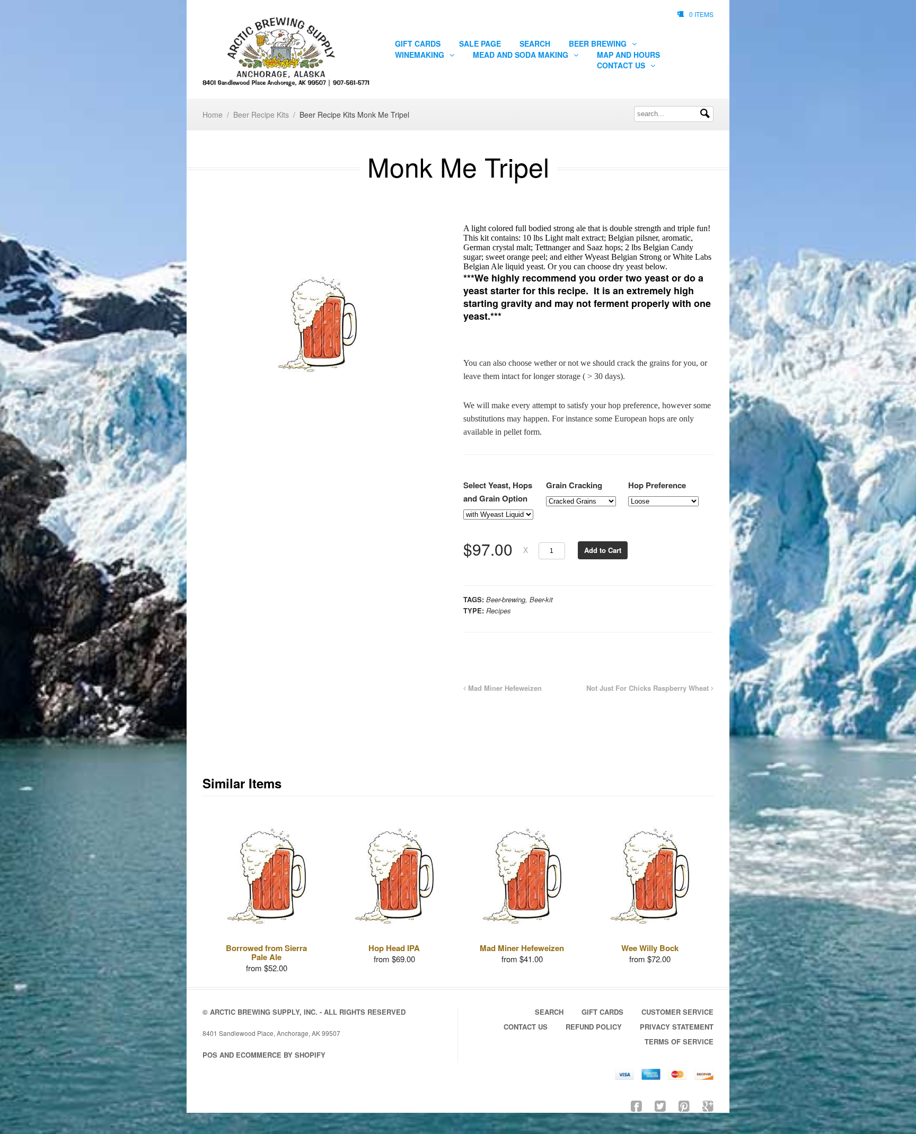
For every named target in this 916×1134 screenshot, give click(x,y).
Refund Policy (594, 1027)
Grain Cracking (574, 485)
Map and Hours (628, 54)
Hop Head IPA (394, 948)
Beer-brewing (505, 599)
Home (212, 114)
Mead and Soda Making (521, 54)
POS (209, 1055)
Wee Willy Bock (650, 948)
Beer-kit (541, 599)
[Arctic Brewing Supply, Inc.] (286, 52)
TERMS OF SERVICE (679, 1041)
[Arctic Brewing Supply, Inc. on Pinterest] (684, 1105)
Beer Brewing (599, 43)
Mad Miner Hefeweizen (504, 688)
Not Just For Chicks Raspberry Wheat (648, 688)
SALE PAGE (480, 43)
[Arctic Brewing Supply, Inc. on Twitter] (660, 1105)
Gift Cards (418, 43)
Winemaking (420, 54)
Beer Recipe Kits (261, 114)
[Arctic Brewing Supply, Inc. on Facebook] (636, 1105)
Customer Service (677, 1012)
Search (534, 43)
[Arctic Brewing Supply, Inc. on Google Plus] (708, 1105)
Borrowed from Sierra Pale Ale (266, 952)
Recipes (498, 610)
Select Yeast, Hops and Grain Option (497, 491)
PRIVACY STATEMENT (677, 1027)
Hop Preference (657, 485)
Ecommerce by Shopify (280, 1055)
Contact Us (622, 65)
